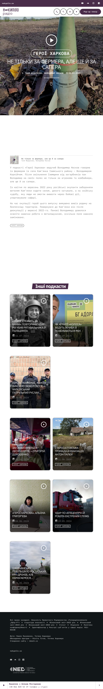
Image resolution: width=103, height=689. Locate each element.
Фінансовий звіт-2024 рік (41, 625)
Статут (62, 625)
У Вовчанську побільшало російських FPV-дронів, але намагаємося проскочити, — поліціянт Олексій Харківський (29, 577)
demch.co (33, 641)
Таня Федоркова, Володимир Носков (44, 73)
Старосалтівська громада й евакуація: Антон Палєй (69, 451)
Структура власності (34, 622)
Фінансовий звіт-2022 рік (62, 622)
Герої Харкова (51, 53)
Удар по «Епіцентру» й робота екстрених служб (72, 514)
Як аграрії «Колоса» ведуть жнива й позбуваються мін (68, 328)
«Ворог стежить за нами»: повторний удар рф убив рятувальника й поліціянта (29, 326)
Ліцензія (74, 625)
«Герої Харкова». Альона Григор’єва (28, 514)
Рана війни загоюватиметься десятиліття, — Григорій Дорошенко (28, 449)
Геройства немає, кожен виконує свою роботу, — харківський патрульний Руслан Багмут (29, 389)
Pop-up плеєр (90, 12)
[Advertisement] (51, 135)
